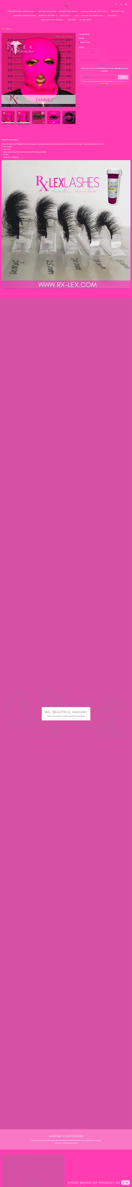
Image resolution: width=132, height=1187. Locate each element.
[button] (8, 117)
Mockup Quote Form (25, 15)
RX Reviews (85, 20)
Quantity (81, 47)
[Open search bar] (116, 4)
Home (3, 29)
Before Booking (47, 11)
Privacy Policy (116, 81)
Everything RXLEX (68, 11)
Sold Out (104, 59)
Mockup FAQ (117, 11)
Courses (72, 20)
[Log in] (121, 4)
